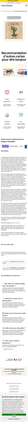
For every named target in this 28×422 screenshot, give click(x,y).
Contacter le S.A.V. (8, 349)
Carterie (4, 11)
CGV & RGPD (12, 386)
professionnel (18, 3)
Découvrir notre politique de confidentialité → (13, 412)
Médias (17, 388)
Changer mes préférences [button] (14, 418)
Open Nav (26, 5)
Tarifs (21, 146)
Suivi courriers (18, 383)
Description (5, 146)
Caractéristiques (14, 146)
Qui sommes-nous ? (14, 391)
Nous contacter (10, 383)
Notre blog (11, 388)
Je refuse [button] (14, 416)
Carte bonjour (9, 11)
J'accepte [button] (14, 414)
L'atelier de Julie (16, 222)
